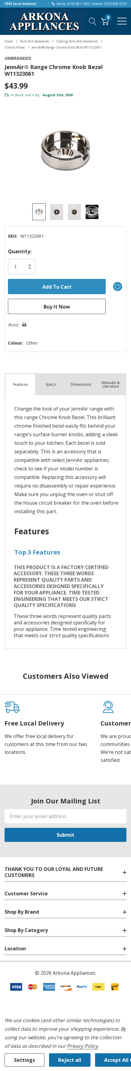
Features (20, 384)
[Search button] (93, 21)
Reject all (69, 1060)
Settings (24, 1060)
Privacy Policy (82, 1046)
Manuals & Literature (111, 384)
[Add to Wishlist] (117, 286)
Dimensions (81, 384)
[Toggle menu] (121, 21)
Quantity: (19, 251)
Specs (51, 384)
